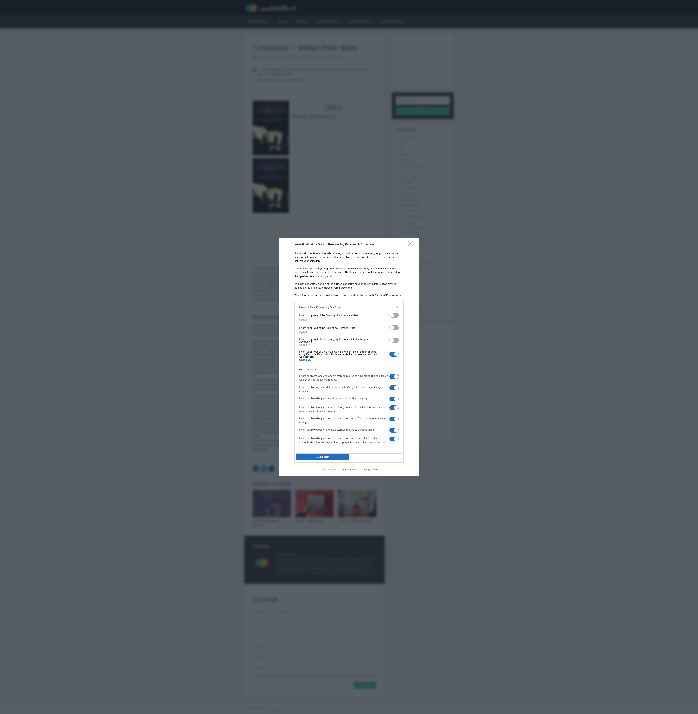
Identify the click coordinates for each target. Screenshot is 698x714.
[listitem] (349, 307)
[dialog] (349, 357)
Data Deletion (328, 469)
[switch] (394, 315)
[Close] (411, 244)
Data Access (349, 469)
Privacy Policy (370, 469)
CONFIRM (323, 456)
